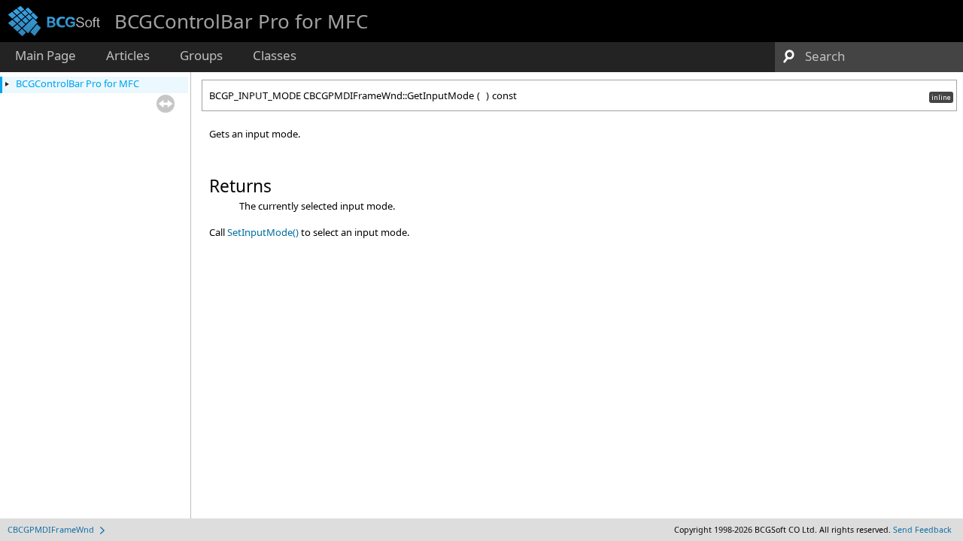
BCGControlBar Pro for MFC (77, 83)
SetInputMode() (263, 232)
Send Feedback (922, 529)
